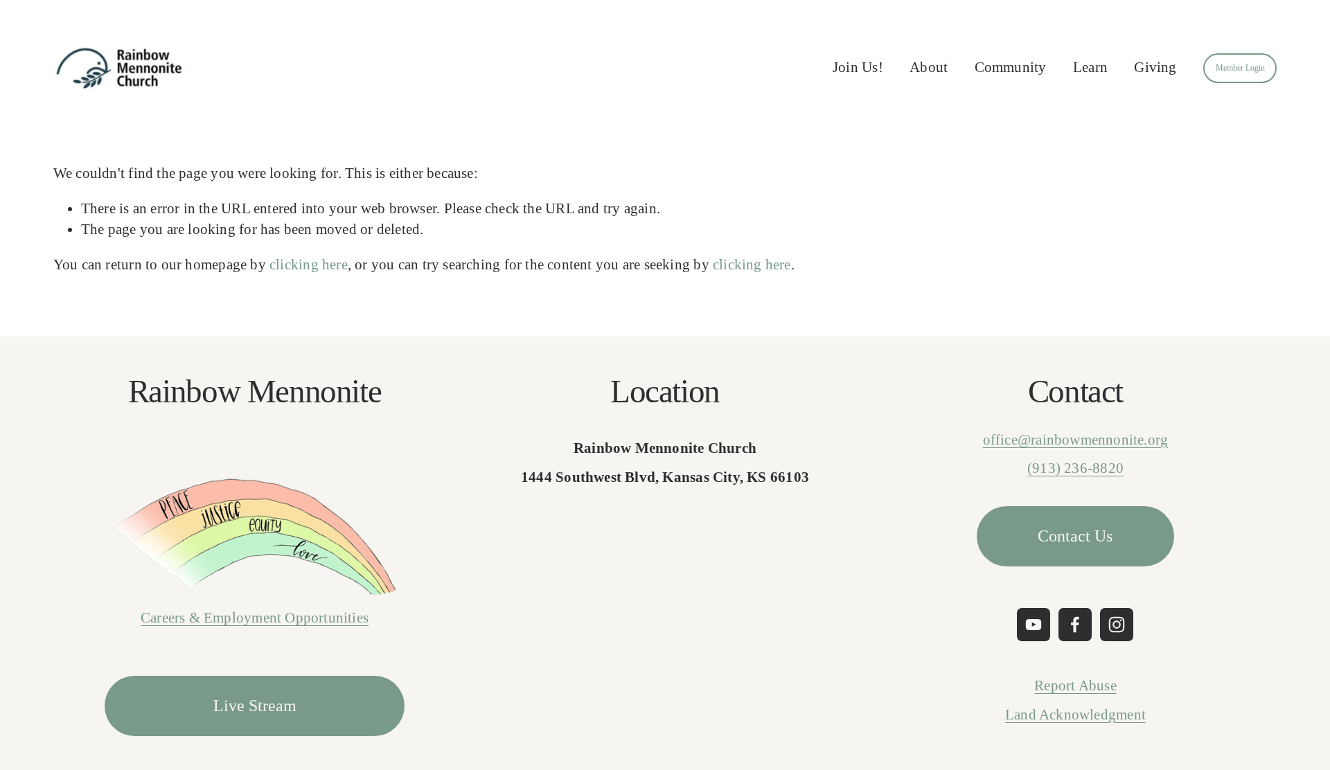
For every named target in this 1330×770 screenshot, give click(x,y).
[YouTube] (1033, 624)
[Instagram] (1116, 624)
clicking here (308, 264)
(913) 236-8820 (1075, 468)
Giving (1155, 67)
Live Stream (254, 706)
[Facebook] (1075, 624)
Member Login (1240, 68)
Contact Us (1075, 536)
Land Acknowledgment (1075, 714)
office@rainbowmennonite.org (1076, 439)
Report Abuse (1075, 685)
